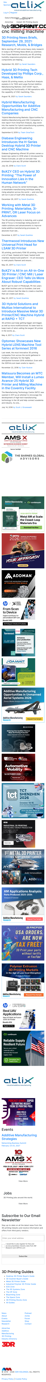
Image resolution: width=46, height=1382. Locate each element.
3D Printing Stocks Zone (16, 1300)
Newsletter (6, 1321)
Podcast (28, 1313)
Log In (6, 12)
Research (5, 1324)
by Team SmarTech (26, 132)
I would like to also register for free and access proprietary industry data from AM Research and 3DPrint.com (21, 1246)
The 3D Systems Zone (15, 1289)
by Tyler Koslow (25, 367)
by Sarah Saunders (27, 64)
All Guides (10, 1302)
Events (4, 1318)
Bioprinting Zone (13, 1295)
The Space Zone (13, 1297)
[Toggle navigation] (6, 27)
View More (23, 1181)
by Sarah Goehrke (26, 199)
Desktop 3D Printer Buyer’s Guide (20, 1276)
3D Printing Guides (17, 1272)
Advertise (9, 22)
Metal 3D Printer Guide (15, 1281)
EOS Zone (10, 1287)
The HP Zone (11, 1292)
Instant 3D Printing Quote (27, 22)
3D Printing (6, 1336)
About (4, 1316)
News (4, 1313)
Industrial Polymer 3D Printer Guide (21, 1284)
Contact (28, 1324)
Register (13, 12)
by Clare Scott (20, 166)
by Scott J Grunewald (22, 407)
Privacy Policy (8, 1379)
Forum (27, 1318)
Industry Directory (9, 1339)
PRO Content (27, 18)
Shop (27, 1321)
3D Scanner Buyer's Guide (17, 1279)
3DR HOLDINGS (21, 1372)
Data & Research (12, 18)
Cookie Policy (21, 1379)
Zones (27, 1316)
